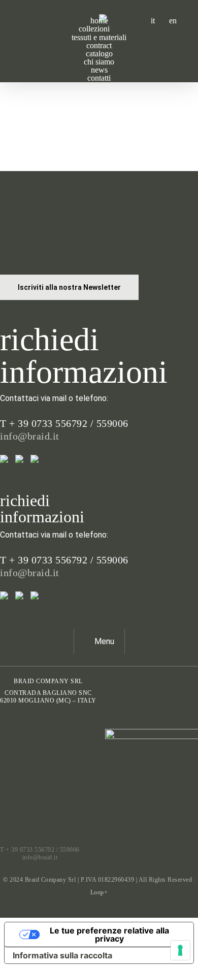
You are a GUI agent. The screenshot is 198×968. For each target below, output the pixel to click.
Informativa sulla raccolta (62, 955)
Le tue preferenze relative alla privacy (109, 934)
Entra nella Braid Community (82, 234)
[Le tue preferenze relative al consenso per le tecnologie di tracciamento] (180, 950)
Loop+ (99, 892)
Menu (104, 641)
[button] (69, 287)
